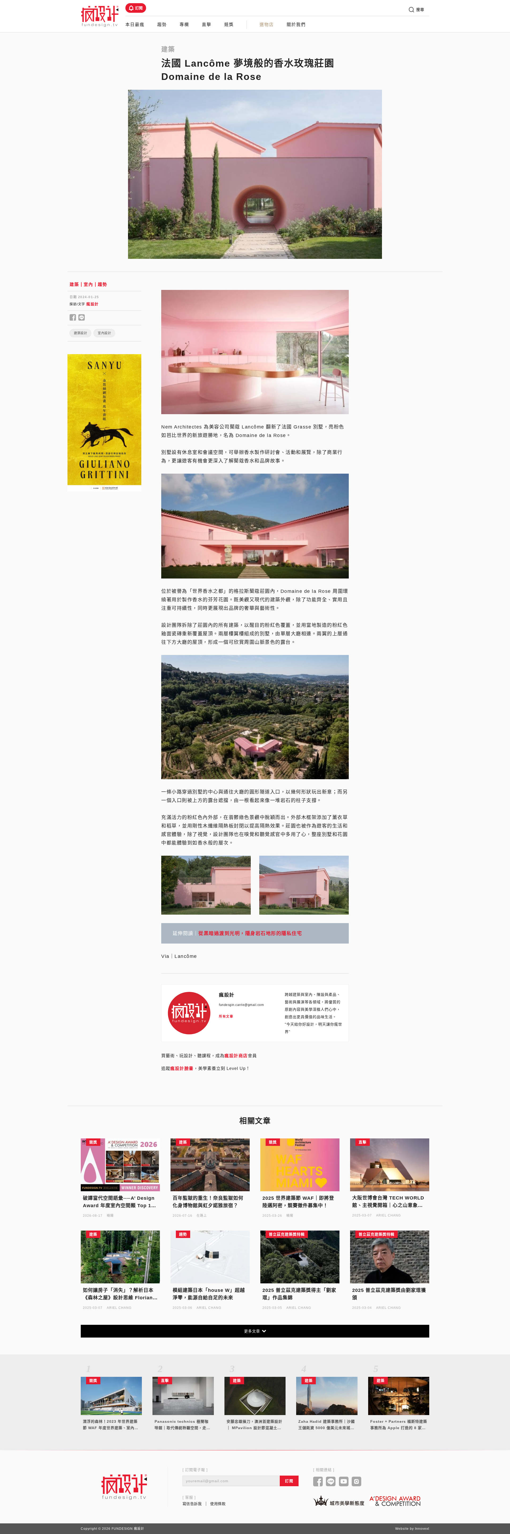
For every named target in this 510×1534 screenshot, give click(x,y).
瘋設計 (92, 304)
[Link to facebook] (318, 1482)
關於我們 (296, 24)
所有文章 (226, 1016)
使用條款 (218, 1504)
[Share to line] (81, 317)
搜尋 (420, 9)
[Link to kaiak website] (338, 1500)
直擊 (206, 24)
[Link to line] (331, 1482)
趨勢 (162, 24)
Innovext (422, 1529)
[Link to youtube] (344, 1482)
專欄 (184, 24)
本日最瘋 (134, 24)
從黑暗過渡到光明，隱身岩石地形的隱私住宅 (250, 933)
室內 (88, 284)
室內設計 (104, 333)
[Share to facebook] (73, 317)
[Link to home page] (124, 1487)
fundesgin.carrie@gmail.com (241, 1005)
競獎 (229, 24)
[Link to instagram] (357, 1482)
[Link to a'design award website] (394, 1500)
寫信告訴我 (192, 1504)
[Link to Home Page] (100, 16)
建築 (74, 284)
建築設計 (80, 333)
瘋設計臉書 (182, 1068)
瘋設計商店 (236, 1055)
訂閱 (139, 8)
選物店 (267, 24)
